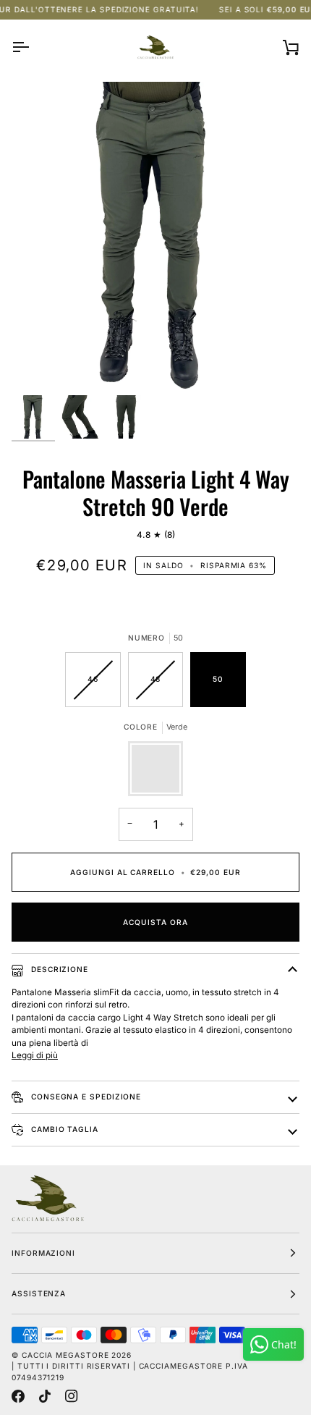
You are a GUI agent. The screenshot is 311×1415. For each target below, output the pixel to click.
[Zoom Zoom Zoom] (155, 238)
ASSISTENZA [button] (39, 1293)
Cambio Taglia (63, 1129)
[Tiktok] (45, 1396)
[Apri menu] (33, 47)
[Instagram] (71, 1396)
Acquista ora (155, 922)
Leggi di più (35, 1055)
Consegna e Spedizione (84, 1096)
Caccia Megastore (65, 1355)
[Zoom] (38, 367)
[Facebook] (18, 1396)
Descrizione (58, 969)
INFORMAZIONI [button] (43, 1253)
